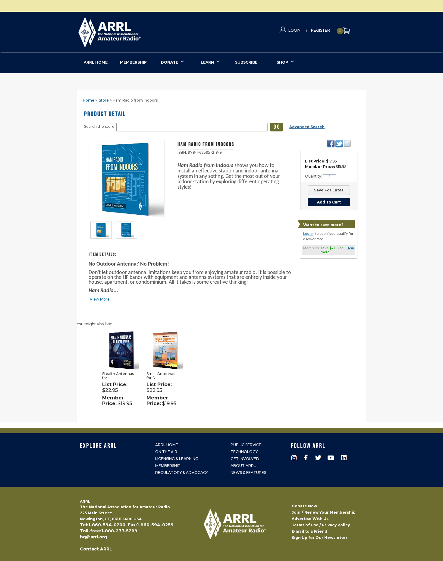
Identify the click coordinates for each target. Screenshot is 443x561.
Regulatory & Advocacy (181, 472)
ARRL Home (166, 445)
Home (88, 100)
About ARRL (243, 465)
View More (100, 299)
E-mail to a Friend (309, 531)
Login (294, 30)
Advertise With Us (310, 518)
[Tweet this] (339, 143)
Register (320, 30)
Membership (168, 465)
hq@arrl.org (93, 537)
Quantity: (314, 176)
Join (350, 248)
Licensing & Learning (176, 458)
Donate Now (304, 506)
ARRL (134, 30)
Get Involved (245, 458)
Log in (308, 234)
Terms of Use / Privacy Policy (321, 525)
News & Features (248, 472)
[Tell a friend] (347, 143)
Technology (244, 451)
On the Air (166, 451)
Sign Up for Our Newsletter (319, 537)
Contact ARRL (96, 549)
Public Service (246, 445)
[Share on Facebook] (331, 143)
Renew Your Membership (330, 512)
